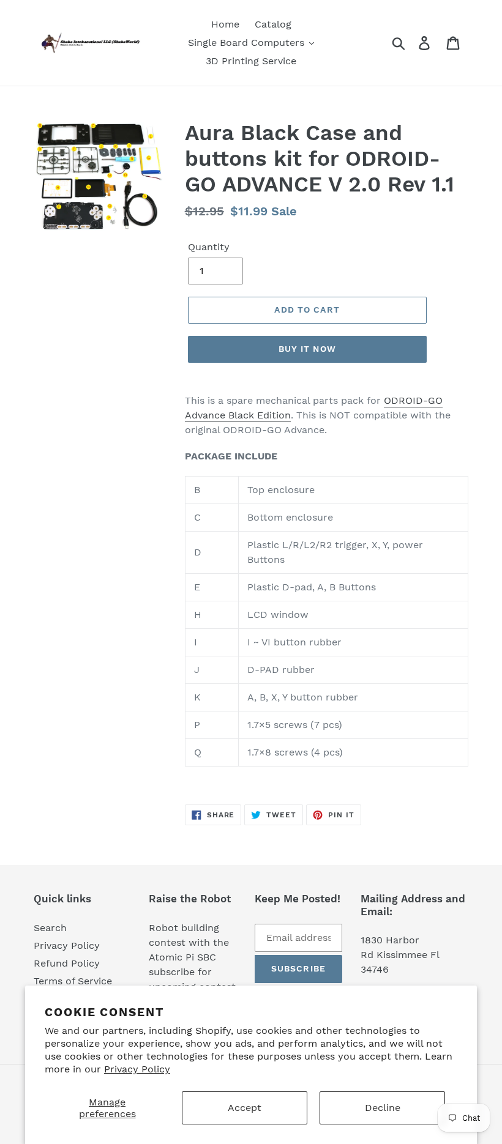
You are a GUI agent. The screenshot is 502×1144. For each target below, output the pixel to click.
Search (50, 928)
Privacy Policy (137, 1069)
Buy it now (307, 349)
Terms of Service (73, 981)
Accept (244, 1107)
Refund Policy (67, 963)
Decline (382, 1107)
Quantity (209, 247)
